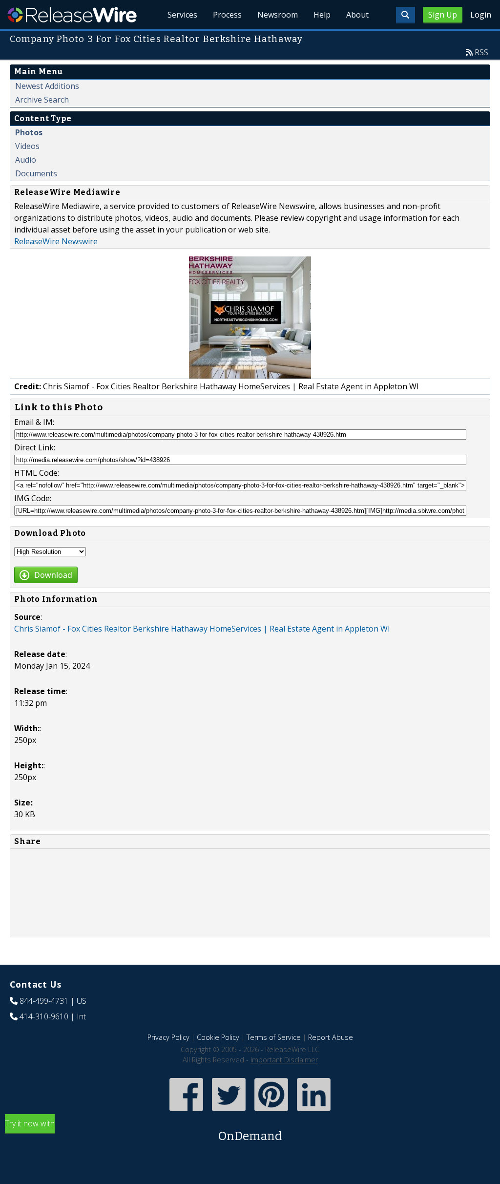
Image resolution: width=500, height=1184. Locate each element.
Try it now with (143, 1130)
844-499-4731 (44, 1000)
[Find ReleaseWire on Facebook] (186, 1112)
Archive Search (42, 99)
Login (480, 14)
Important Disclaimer (284, 1059)
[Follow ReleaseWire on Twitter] (228, 1112)
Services (182, 14)
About (357, 14)
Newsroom (277, 14)
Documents (36, 173)
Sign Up (442, 14)
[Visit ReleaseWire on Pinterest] (271, 1112)
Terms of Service (274, 1037)
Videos (27, 146)
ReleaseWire (72, 14)
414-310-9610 (44, 1016)
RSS (481, 52)
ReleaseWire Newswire (56, 241)
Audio (25, 159)
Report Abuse (330, 1037)
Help (322, 14)
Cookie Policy (218, 1037)
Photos (28, 132)
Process (227, 14)
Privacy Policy (168, 1037)
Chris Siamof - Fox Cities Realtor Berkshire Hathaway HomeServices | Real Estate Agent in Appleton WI (202, 628)
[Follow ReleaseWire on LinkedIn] (313, 1112)
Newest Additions (47, 86)
